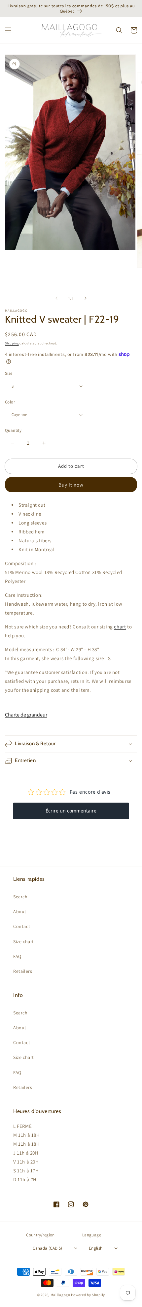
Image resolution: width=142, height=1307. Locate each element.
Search (20, 897)
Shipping (12, 343)
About (19, 911)
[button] (8, 30)
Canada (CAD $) (47, 1248)
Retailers (22, 971)
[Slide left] (56, 298)
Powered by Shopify (88, 1294)
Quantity (13, 430)
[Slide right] (85, 298)
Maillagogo (60, 1294)
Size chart (23, 941)
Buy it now (71, 485)
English (96, 1248)
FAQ (17, 956)
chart (120, 626)
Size (9, 373)
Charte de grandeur (26, 714)
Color (10, 402)
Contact (21, 926)
